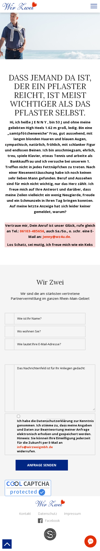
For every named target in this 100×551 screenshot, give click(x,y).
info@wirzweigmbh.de (35, 447)
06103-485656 (32, 231)
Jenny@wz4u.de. (57, 236)
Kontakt (90, 541)
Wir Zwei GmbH (19, 6)
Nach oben (7, 544)
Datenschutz (47, 513)
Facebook (52, 520)
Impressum (72, 513)
